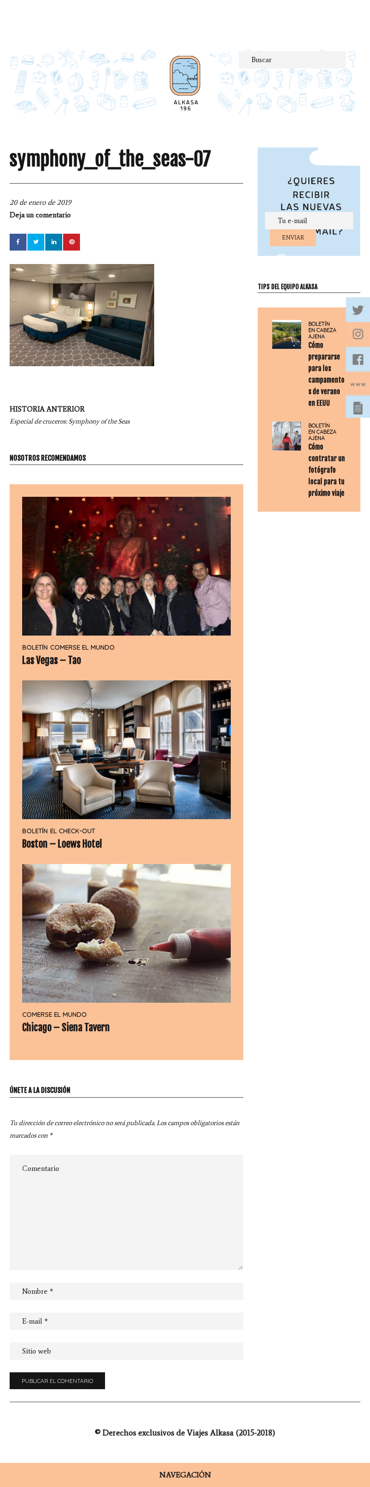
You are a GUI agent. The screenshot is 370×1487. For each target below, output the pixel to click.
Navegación (185, 1474)
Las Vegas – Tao (51, 660)
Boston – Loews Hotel (62, 844)
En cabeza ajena (322, 333)
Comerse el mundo (82, 647)
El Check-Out (72, 831)
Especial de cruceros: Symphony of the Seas (70, 415)
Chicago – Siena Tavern (66, 1028)
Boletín (35, 647)
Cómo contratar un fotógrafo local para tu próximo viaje (326, 470)
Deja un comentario (40, 215)
